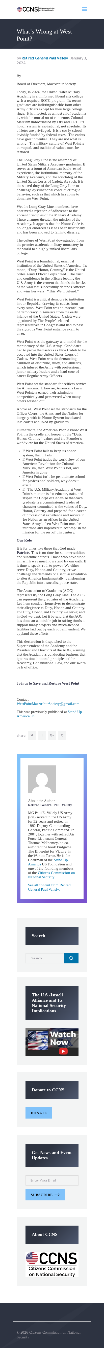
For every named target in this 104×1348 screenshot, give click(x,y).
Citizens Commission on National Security (51, 875)
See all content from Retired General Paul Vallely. (49, 887)
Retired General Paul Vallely (43, 58)
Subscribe (42, 1195)
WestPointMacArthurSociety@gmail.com (48, 704)
